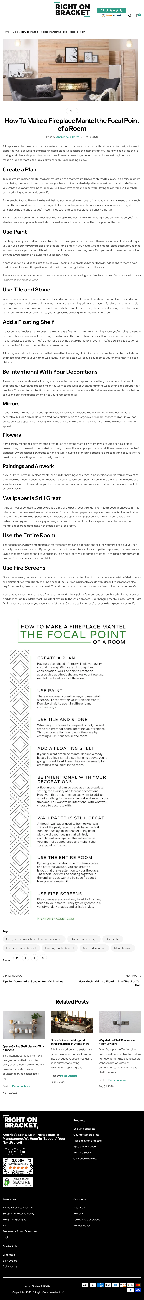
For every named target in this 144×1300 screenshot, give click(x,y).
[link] (16, 957)
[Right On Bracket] (72, 9)
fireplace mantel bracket (21, 948)
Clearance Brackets (85, 1158)
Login (6, 1237)
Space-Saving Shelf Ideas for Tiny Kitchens (23, 1048)
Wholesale (9, 1254)
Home (6, 31)
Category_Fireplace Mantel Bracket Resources (34, 939)
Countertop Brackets (86, 1134)
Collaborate (10, 1266)
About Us (79, 1207)
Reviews (78, 1213)
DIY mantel (112, 939)
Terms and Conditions (86, 1219)
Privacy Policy (82, 1225)
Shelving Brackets (84, 1128)
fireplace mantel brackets (119, 353)
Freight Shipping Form (16, 1219)
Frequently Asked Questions (20, 1231)
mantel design (123, 948)
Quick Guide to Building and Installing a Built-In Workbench (70, 1041)
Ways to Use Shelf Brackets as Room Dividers (117, 1041)
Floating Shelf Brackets (87, 1140)
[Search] (130, 16)
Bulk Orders (10, 1260)
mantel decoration (94, 948)
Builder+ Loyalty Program (18, 1207)
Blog (15, 31)
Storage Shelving (83, 1152)
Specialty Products (84, 1146)
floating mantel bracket (59, 948)
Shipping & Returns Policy (18, 1213)
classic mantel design (84, 939)
